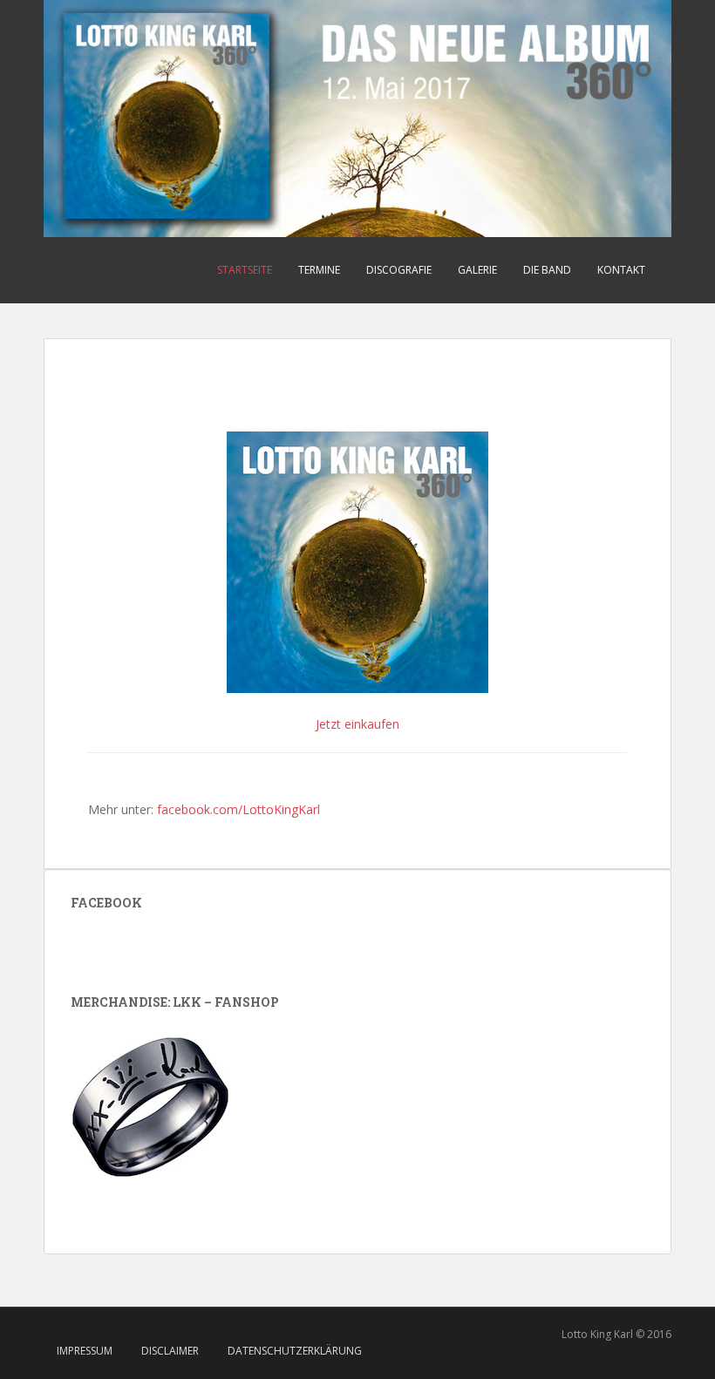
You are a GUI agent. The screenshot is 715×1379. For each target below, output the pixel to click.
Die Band (547, 269)
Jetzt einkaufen (357, 724)
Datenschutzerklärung (295, 1350)
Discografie (399, 269)
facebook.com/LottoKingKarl (238, 809)
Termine (319, 269)
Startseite (244, 269)
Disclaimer (170, 1350)
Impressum (84, 1350)
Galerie (477, 269)
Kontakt (621, 269)
